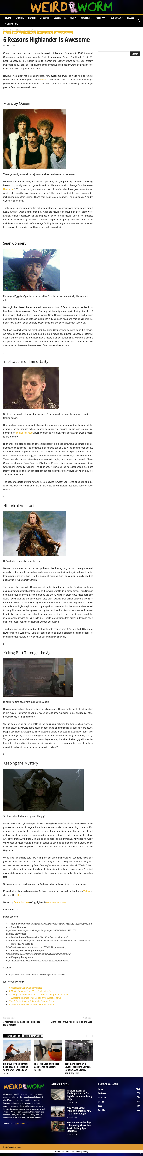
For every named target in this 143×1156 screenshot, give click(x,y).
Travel (130, 17)
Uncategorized (63, 32)
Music (73, 17)
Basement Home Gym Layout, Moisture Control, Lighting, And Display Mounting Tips (78, 1068)
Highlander (8, 189)
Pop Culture (45, 32)
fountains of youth (24, 433)
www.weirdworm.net (56, 902)
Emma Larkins (21, 902)
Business (102, 1093)
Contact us (11, 23)
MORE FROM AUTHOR (32, 1036)
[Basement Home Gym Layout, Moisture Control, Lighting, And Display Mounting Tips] (79, 1050)
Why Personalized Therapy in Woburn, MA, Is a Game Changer (79, 1110)
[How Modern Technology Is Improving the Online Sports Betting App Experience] (58, 1126)
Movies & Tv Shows (24, 32)
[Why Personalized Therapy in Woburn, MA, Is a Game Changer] (58, 1111)
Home (8, 17)
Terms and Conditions (64, 1151)
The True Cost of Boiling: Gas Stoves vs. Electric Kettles (46, 1067)
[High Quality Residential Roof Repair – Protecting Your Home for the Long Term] (17, 1050)
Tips (100, 1105)
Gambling (102, 1110)
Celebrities (60, 17)
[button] (139, 21)
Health (32, 17)
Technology (116, 17)
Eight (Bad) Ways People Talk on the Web (71, 1021)
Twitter (86, 891)
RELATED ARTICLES (12, 1036)
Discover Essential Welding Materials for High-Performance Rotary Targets (79, 1095)
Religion (100, 17)
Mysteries (86, 17)
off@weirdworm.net (20, 1124)
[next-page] (91, 1036)
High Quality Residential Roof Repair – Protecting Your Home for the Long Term (15, 1068)
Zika (7, 45)
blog (19, 895)
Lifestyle (44, 17)
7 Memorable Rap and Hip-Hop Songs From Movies (21, 1023)
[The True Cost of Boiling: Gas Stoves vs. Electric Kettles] (48, 1050)
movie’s (44, 79)
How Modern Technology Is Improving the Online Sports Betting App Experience (79, 1127)
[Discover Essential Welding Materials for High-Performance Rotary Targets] (58, 1094)
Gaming (20, 17)
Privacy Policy (82, 1151)
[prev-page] (87, 1036)
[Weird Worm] (71, 7)
